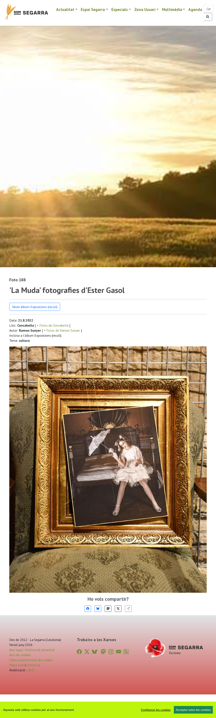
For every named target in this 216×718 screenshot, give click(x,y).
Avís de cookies (20, 655)
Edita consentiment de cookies (31, 660)
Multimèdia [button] (172, 9)
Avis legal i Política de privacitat (32, 650)
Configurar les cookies (156, 709)
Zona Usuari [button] (144, 9)
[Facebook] (87, 608)
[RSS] (126, 652)
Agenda (195, 9)
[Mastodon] (108, 608)
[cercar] (208, 17)
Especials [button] (119, 9)
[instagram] (110, 652)
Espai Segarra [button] (93, 9)
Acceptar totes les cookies (193, 709)
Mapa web (16, 665)
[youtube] (118, 652)
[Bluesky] (97, 608)
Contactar (33, 665)
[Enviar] (128, 608)
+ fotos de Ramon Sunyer (62, 330)
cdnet (30, 670)
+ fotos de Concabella (52, 325)
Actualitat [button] (65, 9)
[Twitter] (118, 608)
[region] (108, 710)
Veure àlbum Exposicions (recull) (34, 307)
